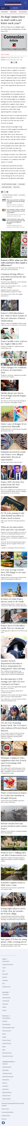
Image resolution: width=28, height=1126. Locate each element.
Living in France (6, 1040)
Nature (4, 1007)
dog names (21, 184)
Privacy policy (5, 1109)
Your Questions (23, 12)
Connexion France (8, 1061)
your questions (6, 187)
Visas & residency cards (8, 1027)
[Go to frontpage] (13, 3)
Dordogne (5, 980)
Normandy (5, 974)
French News (4, 12)
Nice (3, 983)
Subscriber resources (7, 1076)
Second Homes (6, 1024)
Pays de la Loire (6, 987)
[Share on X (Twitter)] (14, 62)
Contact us (5, 1086)
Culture (4, 1010)
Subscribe (15, 8)
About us (4, 1083)
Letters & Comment (7, 964)
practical (16, 187)
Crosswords (5, 994)
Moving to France (7, 1053)
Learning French (6, 1043)
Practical (5, 1016)
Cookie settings (6, 1115)
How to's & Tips (6, 1031)
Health (4, 1037)
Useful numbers (6, 1099)
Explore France (6, 997)
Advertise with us (7, 1092)
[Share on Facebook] (11, 62)
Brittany (4, 977)
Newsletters (5, 1080)
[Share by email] (16, 62)
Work (3, 1050)
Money (4, 1034)
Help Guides (13, 12)
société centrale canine (9, 184)
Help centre (5, 1089)
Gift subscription (6, 1067)
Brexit (4, 1046)
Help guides (5, 1070)
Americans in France (7, 1056)
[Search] (25, 3)
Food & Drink (5, 1001)
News (4, 959)
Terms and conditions (7, 1112)
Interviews (5, 1004)
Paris (3, 971)
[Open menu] (5, 8)
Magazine (5, 992)
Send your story (6, 1095)
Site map (4, 1119)
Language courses (7, 1073)
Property (4, 1021)
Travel (4, 967)
